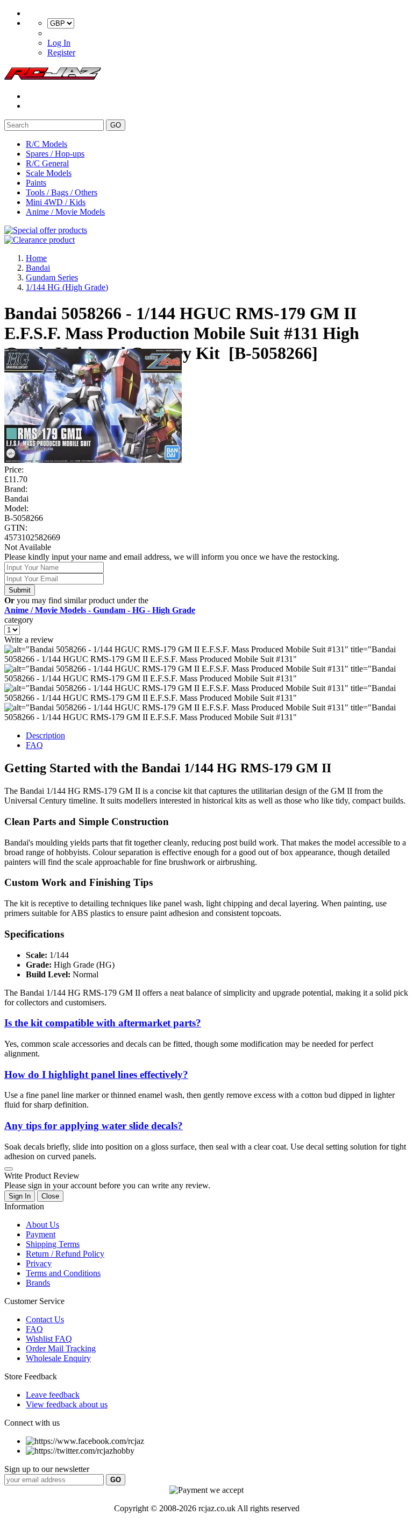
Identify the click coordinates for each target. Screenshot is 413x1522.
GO (115, 125)
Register (61, 52)
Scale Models (49, 173)
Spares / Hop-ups (55, 153)
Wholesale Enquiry (58, 1358)
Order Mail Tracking (61, 1348)
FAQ (34, 745)
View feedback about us (67, 1404)
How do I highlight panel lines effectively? (96, 1074)
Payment (40, 1234)
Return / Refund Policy (65, 1253)
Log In (58, 42)
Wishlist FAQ (49, 1338)
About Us (42, 1224)
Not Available (27, 547)
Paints (36, 182)
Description (45, 735)
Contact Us (45, 1319)
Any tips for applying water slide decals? (93, 1125)
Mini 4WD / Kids (56, 202)
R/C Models (46, 144)
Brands (38, 1282)
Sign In (20, 1196)
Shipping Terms (53, 1244)
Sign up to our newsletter (46, 1469)
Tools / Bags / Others (61, 192)
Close (50, 1196)
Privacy (39, 1263)
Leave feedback (53, 1394)
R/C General (47, 163)
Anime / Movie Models (65, 211)
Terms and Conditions (63, 1273)
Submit (20, 590)
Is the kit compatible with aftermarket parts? (102, 1022)
